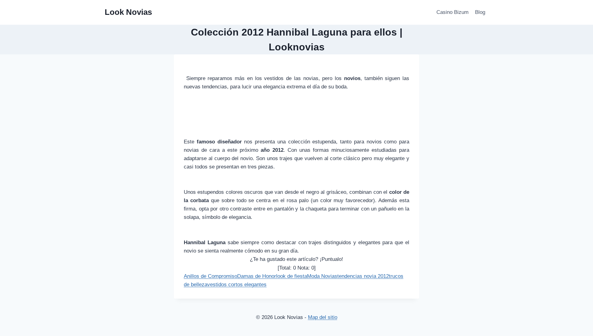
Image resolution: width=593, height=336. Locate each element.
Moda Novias (322, 276)
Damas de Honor (256, 276)
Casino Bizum (452, 12)
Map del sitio (322, 317)
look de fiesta (291, 276)
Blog (480, 12)
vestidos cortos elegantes (237, 284)
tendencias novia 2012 (363, 276)
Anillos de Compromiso (210, 276)
